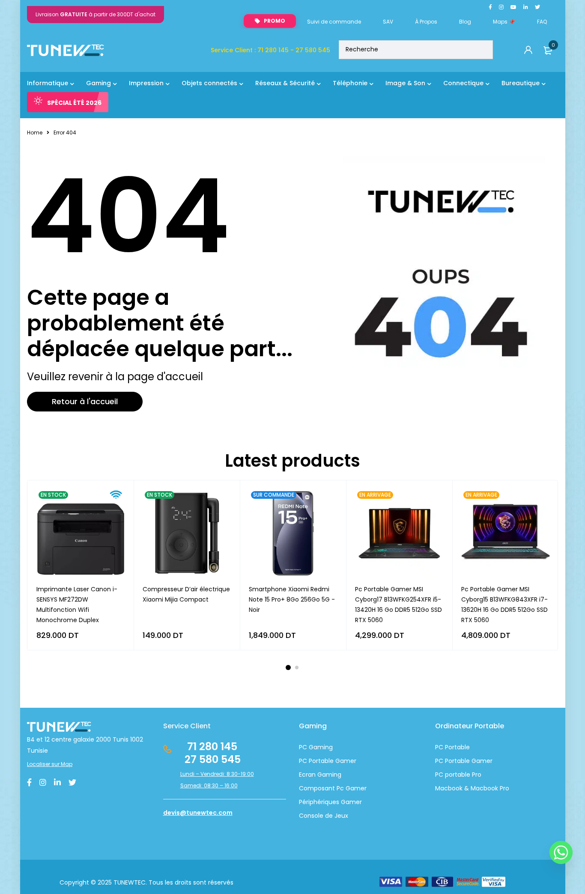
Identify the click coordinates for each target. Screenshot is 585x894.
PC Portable (452, 747)
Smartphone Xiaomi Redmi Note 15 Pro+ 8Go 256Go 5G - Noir (292, 599)
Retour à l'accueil (85, 401)
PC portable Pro (458, 774)
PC (439, 761)
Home (34, 132)
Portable (456, 761)
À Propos (426, 21)
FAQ (542, 21)
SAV (388, 21)
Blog (465, 21)
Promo (274, 20)
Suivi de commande (334, 21)
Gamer (481, 761)
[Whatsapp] (561, 852)
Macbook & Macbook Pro (472, 788)
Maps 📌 (504, 21)
